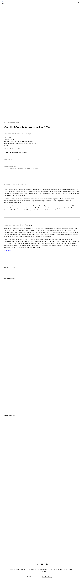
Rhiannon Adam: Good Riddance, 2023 (64, 401)
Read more (60, 403)
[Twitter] (79, 159)
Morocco (25, 168)
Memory (21, 168)
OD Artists (24, 569)
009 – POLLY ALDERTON (10, 538)
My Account (59, 569)
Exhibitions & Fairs (42, 569)
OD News (31, 569)
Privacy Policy (68, 569)
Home (5, 122)
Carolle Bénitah (16, 122)
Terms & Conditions (42, 572)
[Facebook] (76, 159)
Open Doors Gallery (47, 577)
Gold (11, 168)
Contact (51, 569)
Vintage (36, 168)
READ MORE (7, 250)
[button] (77, 2)
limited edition (15, 168)
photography (31, 168)
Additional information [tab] (20, 184)
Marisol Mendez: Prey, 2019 (62, 538)
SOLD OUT (7, 310)
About (17, 569)
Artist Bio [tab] (7, 184)
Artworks (10, 122)
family (8, 168)
